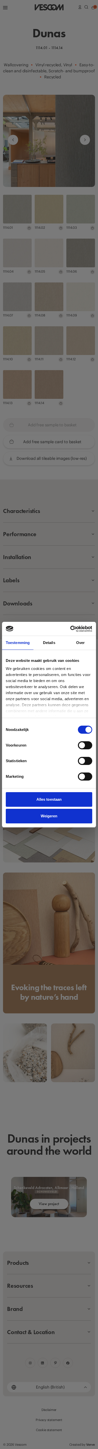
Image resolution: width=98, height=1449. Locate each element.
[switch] (85, 745)
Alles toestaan (49, 799)
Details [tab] (49, 642)
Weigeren (49, 816)
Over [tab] (80, 642)
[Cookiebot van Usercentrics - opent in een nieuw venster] (70, 629)
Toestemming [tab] (18, 642)
